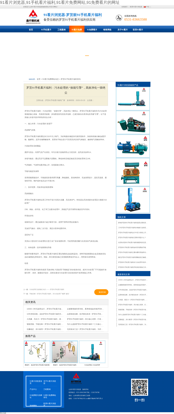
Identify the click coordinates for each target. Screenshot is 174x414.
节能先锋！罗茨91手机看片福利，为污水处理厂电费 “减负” (49, 294)
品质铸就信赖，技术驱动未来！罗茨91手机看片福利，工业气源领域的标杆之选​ (133, 295)
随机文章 (122, 217)
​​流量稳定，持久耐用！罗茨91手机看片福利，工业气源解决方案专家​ (133, 319)
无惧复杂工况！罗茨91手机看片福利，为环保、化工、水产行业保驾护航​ (95, 329)
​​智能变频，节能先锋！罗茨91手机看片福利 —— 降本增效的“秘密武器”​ (133, 310)
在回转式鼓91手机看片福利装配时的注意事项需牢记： (133, 242)
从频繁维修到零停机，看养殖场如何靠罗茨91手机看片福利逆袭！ (133, 285)
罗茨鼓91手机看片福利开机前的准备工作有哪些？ (133, 267)
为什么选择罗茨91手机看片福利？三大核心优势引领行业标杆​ (133, 314)
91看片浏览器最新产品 (128, 85)
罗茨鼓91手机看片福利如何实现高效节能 (132, 247)
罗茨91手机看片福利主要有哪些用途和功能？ (133, 252)
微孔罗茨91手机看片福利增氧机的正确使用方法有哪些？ (133, 257)
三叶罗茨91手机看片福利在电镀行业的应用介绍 (133, 228)
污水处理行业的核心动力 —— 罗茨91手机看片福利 (46, 289)
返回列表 (102, 292)
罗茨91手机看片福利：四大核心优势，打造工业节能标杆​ (133, 305)
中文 (147, 7)
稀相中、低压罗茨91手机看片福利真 (37, 365)
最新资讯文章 (124, 274)
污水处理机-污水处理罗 (92, 365)
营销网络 (33, 406)
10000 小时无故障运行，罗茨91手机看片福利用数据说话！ (133, 280)
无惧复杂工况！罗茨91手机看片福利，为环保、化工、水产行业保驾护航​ (133, 324)
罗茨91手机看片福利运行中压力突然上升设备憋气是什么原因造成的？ (133, 232)
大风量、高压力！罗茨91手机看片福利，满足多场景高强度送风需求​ (133, 300)
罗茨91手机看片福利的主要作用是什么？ (132, 237)
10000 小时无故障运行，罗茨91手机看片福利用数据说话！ (50, 309)
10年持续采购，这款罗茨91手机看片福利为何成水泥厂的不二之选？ (133, 290)
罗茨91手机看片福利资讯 (71, 79)
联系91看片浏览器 (136, 7)
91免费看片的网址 (92, 30)
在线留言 (125, 7)
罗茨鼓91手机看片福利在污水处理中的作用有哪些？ (133, 262)
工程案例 (61, 30)
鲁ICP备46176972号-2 (95, 398)
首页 (31, 30)
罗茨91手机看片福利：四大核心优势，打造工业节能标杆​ (89, 319)
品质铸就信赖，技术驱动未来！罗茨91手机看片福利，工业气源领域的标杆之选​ (98, 314)
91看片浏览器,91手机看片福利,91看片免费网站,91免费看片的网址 (60, 2)
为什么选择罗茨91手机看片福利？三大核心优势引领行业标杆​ (91, 324)
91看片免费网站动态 (77, 30)
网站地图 (3, 413)
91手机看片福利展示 (46, 30)
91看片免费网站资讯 (49, 396)
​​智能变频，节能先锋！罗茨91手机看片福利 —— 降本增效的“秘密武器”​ (55, 324)
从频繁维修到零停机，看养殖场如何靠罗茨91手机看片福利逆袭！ (93, 309)
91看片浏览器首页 (36, 382)
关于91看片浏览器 (123, 30)
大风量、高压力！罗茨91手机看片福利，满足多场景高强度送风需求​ (54, 319)
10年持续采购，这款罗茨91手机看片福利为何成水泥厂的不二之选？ (54, 314)
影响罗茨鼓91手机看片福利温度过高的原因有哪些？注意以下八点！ (133, 223)
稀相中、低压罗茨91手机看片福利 (64, 365)
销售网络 (107, 30)
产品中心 (33, 389)
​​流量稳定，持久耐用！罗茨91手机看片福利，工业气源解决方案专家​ (54, 329)
